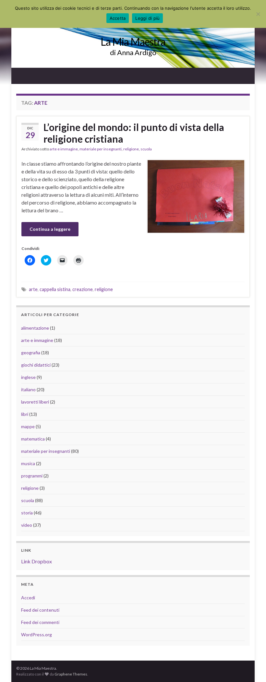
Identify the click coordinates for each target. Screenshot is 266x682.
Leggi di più (147, 18)
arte (33, 289)
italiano (28, 389)
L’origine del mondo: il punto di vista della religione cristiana (133, 133)
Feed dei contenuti (40, 610)
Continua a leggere (50, 229)
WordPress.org (36, 634)
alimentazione (35, 328)
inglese (28, 377)
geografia (30, 352)
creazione (82, 289)
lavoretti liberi (35, 402)
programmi (31, 475)
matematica (33, 438)
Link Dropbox (36, 561)
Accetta (118, 18)
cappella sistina (55, 289)
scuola (146, 149)
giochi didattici (36, 365)
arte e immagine (64, 149)
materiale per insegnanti (100, 149)
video (26, 525)
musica (28, 463)
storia (27, 512)
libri (24, 414)
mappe (28, 426)
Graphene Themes (70, 674)
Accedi (28, 597)
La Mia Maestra (133, 41)
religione (131, 149)
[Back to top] (251, 667)
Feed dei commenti (40, 622)
